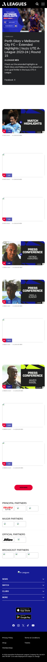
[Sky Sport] (32, 555)
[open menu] (43, 4)
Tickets (27, 643)
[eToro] (20, 524)
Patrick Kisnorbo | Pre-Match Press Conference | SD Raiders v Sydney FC (22, 272)
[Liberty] (8, 524)
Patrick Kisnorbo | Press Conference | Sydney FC (22, 434)
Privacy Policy (7, 638)
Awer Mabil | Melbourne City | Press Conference (21, 396)
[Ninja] (20, 508)
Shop (4, 643)
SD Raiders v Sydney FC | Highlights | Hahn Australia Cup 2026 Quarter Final (22, 140)
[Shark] (32, 508)
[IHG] (20, 539)
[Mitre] (8, 539)
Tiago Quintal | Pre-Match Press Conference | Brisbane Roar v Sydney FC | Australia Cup (22, 474)
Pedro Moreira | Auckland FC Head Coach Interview (20, 349)
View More (23, 487)
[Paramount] (21, 555)
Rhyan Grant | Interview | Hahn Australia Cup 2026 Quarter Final (19, 228)
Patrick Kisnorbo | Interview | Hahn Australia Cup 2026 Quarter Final (20, 184)
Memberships (7, 648)
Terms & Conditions (32, 638)
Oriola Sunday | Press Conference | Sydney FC (21, 311)
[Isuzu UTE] (8, 508)
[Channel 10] (8, 555)
